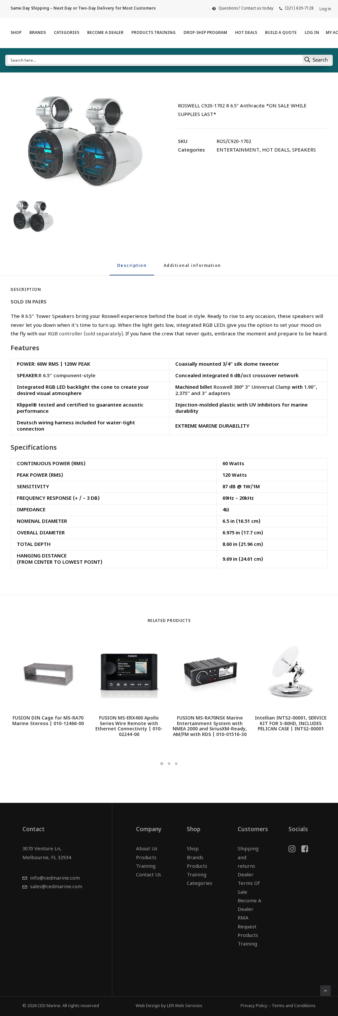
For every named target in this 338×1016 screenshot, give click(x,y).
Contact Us (148, 875)
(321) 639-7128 (299, 8)
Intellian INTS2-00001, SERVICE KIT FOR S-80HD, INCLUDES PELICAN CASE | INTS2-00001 (290, 724)
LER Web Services (184, 1006)
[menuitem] (243, 8)
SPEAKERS (304, 150)
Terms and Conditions (294, 1006)
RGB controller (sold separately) (85, 334)
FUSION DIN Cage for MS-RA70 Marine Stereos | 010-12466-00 (48, 721)
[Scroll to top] (325, 991)
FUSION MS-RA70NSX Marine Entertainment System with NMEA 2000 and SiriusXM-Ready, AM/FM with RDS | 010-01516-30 (210, 726)
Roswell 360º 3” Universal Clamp (252, 387)
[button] (85, 141)
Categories (66, 33)
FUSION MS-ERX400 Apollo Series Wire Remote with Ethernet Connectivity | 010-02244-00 (128, 726)
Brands (37, 33)
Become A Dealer (105, 33)
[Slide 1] (161, 763)
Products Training (153, 33)
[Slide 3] (176, 763)
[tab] (192, 269)
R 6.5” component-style (67, 376)
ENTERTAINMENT (238, 150)
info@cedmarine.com (55, 878)
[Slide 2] (169, 763)
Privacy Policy (254, 1006)
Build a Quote (281, 33)
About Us (146, 849)
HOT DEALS (246, 33)
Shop (16, 33)
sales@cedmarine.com (56, 887)
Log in (325, 9)
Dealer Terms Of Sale (249, 884)
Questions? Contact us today (246, 8)
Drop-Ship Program (205, 33)
